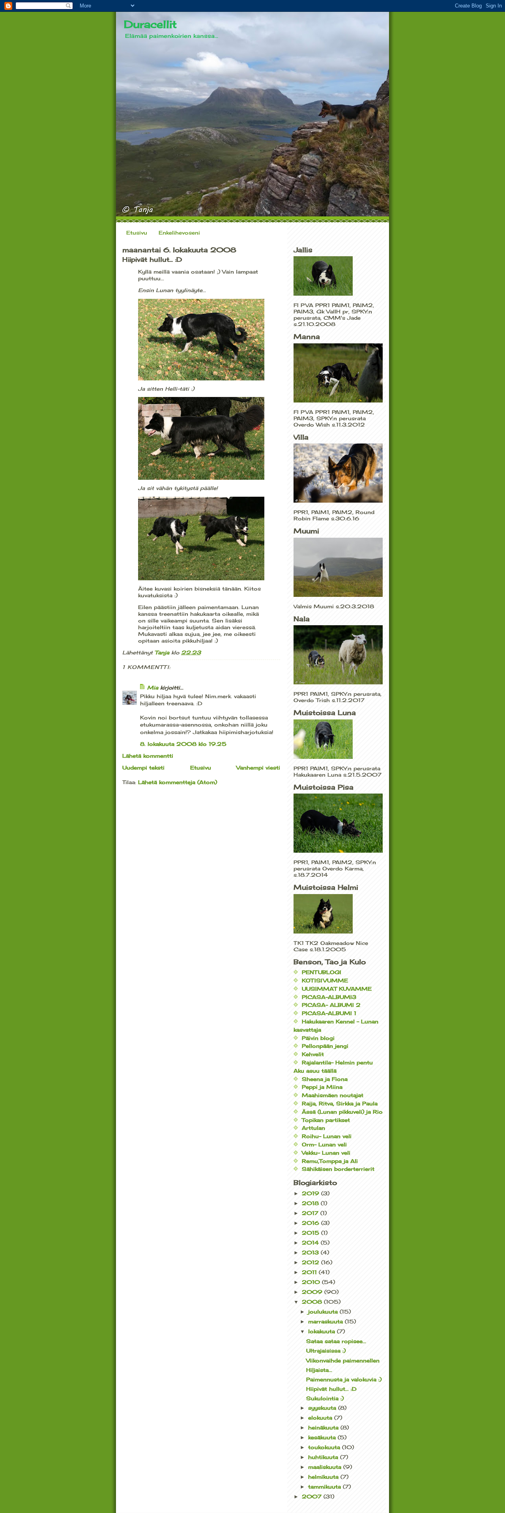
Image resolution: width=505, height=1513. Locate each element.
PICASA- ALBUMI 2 (331, 1005)
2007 (313, 1496)
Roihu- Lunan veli (327, 1136)
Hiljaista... (319, 1370)
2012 (311, 1262)
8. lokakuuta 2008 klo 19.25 (183, 744)
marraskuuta (326, 1321)
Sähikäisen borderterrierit (338, 1169)
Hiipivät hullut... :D (331, 1389)
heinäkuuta (324, 1427)
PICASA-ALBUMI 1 (329, 1013)
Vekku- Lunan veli (326, 1153)
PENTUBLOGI (321, 972)
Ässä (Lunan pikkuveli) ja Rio (342, 1112)
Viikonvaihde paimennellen (343, 1360)
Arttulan (313, 1128)
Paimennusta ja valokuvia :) (344, 1379)
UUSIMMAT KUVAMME (337, 989)
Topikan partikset (326, 1120)
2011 (310, 1272)
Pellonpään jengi (325, 1046)
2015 (311, 1233)
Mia (152, 687)
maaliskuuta (325, 1467)
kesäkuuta (323, 1437)
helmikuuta (324, 1477)
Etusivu (136, 232)
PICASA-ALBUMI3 (329, 997)
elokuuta (321, 1417)
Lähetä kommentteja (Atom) (177, 782)
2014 (311, 1242)
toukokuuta (325, 1447)
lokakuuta (322, 1331)
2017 (311, 1213)
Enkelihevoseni (179, 232)
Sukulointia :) (325, 1398)
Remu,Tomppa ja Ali (330, 1161)
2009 (313, 1292)
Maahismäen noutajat (332, 1095)
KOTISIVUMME (325, 980)
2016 (311, 1223)
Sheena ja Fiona (325, 1079)
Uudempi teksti (143, 767)
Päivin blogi (318, 1038)
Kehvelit (313, 1054)
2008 (313, 1302)
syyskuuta (323, 1408)
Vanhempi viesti (258, 767)
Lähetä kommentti (147, 756)
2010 (312, 1282)
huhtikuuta (324, 1457)
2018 (311, 1203)
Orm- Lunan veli (324, 1144)
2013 (311, 1252)
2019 (311, 1193)
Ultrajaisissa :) (326, 1350)
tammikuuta (325, 1486)
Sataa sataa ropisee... (336, 1341)
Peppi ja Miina (322, 1087)
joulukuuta (324, 1311)
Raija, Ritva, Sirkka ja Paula (340, 1103)
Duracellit (150, 24)
